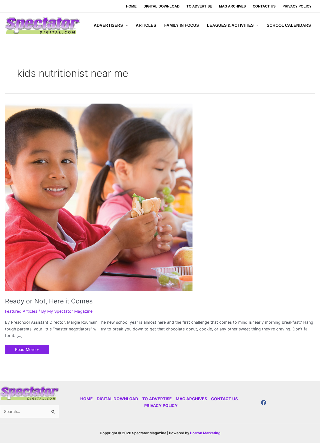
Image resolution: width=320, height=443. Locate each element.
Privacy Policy (161, 405)
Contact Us (224, 398)
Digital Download (117, 398)
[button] (125, 25)
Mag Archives (191, 398)
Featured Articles (21, 311)
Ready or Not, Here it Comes (49, 301)
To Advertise (157, 398)
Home (86, 398)
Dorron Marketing (205, 433)
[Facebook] (263, 402)
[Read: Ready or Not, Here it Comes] (98, 196)
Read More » (27, 348)
